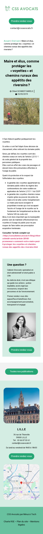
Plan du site (22, 521)
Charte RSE (9, 521)
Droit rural (16, 41)
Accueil (7, 41)
